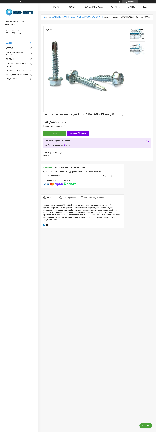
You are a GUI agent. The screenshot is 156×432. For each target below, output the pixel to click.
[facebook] (44, 225)
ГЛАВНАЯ (55, 7)
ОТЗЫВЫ (131, 7)
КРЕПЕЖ (9, 48)
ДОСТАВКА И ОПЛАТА (94, 7)
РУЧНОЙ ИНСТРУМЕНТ (15, 70)
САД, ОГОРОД (11, 79)
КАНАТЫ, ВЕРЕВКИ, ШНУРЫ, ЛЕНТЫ (17, 65)
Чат (147, 426)
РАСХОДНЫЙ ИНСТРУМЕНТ (17, 75)
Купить (54, 133)
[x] (47, 225)
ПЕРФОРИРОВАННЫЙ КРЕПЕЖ (14, 53)
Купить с (73, 133)
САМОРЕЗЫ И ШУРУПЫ (59, 17)
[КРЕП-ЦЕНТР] (19, 12)
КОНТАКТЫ (115, 7)
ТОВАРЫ (8, 43)
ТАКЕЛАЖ (10, 59)
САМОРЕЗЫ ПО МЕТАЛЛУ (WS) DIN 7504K (87, 17)
